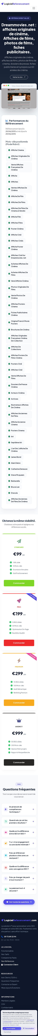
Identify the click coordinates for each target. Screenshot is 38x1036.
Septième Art (16, 442)
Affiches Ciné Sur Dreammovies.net (18, 256)
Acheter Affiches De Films (19, 273)
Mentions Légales (8, 1001)
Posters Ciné (16, 364)
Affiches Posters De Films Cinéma (19, 356)
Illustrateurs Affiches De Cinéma (19, 406)
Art (12, 436)
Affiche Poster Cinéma (17, 248)
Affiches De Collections (16, 348)
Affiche (14, 176)
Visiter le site (18, 77)
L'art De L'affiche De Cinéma (19, 449)
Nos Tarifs (5, 954)
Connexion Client (10, 964)
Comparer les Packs (9, 958)
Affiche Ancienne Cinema (18, 423)
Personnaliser (29, 1028)
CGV (3, 1004)
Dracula (14, 493)
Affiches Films (17, 223)
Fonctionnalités (7, 951)
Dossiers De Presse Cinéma (19, 385)
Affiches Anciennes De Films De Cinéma (19, 500)
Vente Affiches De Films (18, 377)
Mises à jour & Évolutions (10, 988)
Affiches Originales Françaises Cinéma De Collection (19, 338)
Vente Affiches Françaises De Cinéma (17, 167)
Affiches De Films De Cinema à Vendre (19, 209)
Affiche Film (16, 217)
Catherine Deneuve (19, 469)
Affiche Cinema (17, 150)
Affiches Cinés (17, 241)
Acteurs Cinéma (17, 393)
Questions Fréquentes (10, 981)
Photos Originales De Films (20, 288)
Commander (19, 583)
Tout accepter (10, 1028)
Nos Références (7, 961)
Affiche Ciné (16, 235)
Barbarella (15, 481)
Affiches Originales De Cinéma (20, 157)
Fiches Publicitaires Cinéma (19, 313)
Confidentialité (7, 1007)
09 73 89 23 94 (10, 936)
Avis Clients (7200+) (9, 977)
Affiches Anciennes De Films (19, 414)
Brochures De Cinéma (20, 329)
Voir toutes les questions (19, 902)
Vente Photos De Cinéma (18, 296)
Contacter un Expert (9, 984)
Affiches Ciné (16, 370)
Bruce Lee (15, 487)
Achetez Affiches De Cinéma (19, 265)
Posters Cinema (17, 430)
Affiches (14, 182)
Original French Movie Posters (20, 322)
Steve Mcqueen (17, 475)
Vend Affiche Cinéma (19, 281)
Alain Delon (15, 463)
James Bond (16, 457)
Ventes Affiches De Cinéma (19, 189)
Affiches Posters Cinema (18, 305)
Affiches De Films (18, 202)
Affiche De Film (17, 196)
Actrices (14, 399)
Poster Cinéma (17, 229)
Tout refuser (7, 1032)
